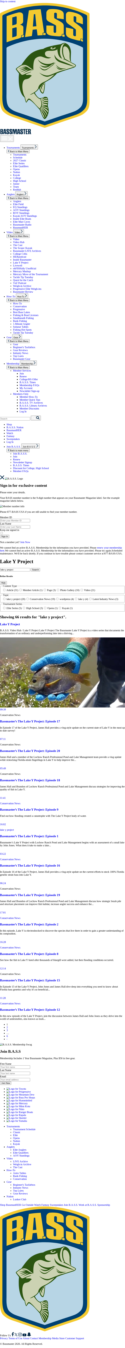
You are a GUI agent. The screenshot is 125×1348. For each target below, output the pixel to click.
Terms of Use (15, 1338)
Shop (9, 424)
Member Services (22, 370)
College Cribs (20, 253)
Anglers (11, 194)
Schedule (17, 157)
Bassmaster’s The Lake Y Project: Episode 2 (29, 924)
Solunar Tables (20, 326)
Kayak (16, 175)
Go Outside (28, 1205)
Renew (23, 376)
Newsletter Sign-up (29, 391)
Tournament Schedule (24, 1129)
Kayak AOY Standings (25, 216)
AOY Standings (21, 210)
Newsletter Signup (22, 462)
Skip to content (7, 1)
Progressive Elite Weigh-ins (27, 289)
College (17, 178)
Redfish (17, 189)
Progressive (19, 309)
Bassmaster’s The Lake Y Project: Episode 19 (30, 895)
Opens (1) (52, 608)
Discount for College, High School (31, 468)
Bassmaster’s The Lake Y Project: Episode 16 (30, 865)
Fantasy (10, 436)
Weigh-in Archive (22, 286)
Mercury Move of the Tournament (30, 274)
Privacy (4, 1338)
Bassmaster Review (23, 291)
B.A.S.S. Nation (15, 427)
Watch (10, 433)
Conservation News (10, 803)
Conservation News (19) (42, 599)
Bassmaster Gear (21, 359)
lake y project (7, 829)
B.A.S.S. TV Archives (31, 402)
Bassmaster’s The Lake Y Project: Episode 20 (30, 751)
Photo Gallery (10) (70, 590)
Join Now (25, 542)
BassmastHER (20, 227)
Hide (3, 583)
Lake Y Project (20, 262)
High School (19, 181)
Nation (16, 172)
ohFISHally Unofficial (24, 268)
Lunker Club (19, 1199)
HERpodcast (19, 256)
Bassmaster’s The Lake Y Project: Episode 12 (30, 1009)
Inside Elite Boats (22, 218)
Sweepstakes (13, 439)
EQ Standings (20, 207)
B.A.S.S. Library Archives (33, 405)
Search (35, 570)
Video (10, 232)
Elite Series (19, 163)
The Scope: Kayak (22, 248)
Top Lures (18, 356)
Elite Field (18, 204)
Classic (16, 1132)
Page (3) (51, 590)
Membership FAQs (29, 385)
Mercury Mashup (22, 271)
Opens (16, 169)
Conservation (20, 306)
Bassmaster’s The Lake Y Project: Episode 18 (30, 780)
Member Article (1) (32, 590)
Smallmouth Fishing (23, 318)
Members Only (20, 394)
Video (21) (89, 590)
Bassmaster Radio (22, 224)
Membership (13, 363)
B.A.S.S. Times (28, 382)
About (26, 1338)
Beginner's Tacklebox (24, 347)
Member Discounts (29, 408)
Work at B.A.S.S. (88, 1205)
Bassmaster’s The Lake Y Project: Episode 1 (29, 836)
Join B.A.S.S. (14, 446)
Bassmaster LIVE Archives (27, 251)
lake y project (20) (16, 599)
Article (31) (12, 590)
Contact (34, 1338)
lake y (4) (83, 599)
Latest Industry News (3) (105, 599)
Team (16, 186)
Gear (9, 337)
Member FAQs (20, 471)
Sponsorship (103, 1205)
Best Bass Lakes (21, 312)
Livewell (17, 265)
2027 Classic (19, 160)
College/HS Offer (29, 379)
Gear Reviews (20, 350)
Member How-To (29, 396)
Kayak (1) (67, 608)
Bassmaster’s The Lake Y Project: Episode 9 (29, 809)
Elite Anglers (19, 1149)
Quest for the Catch (23, 280)
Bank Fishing (20, 321)
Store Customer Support (71, 1338)
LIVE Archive (20, 1161)
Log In (23, 411)
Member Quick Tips (30, 399)
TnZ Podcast (19, 283)
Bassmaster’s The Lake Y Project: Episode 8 (29, 954)
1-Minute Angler (21, 324)
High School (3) (34, 608)
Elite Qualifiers (20, 166)
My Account (26, 388)
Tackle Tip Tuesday (23, 277)
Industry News (20, 353)
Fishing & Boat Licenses (25, 315)
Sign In (4, 536)
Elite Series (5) (14, 608)
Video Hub (18, 242)
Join (22, 373)
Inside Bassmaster (22, 259)
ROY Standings (21, 213)
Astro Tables (19, 1173)
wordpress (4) (66, 599)
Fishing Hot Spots (22, 329)
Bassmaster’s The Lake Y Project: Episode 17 (30, 721)
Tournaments (13, 147)
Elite (15, 1135)
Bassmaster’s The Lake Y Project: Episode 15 (30, 980)
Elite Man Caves (21, 221)
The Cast (17, 245)
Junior (16, 183)
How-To (11, 296)
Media (55, 1338)
